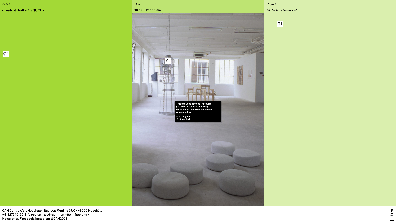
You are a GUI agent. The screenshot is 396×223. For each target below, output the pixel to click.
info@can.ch (34, 214)
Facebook (27, 218)
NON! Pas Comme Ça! (281, 11)
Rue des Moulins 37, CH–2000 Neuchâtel (73, 210)
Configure (184, 116)
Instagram (42, 218)
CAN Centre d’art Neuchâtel (22, 210)
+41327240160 (13, 214)
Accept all (184, 119)
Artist (6, 4)
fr (392, 211)
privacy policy (183, 112)
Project (271, 4)
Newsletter (10, 218)
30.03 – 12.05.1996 (147, 11)
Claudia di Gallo (14, 11)
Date (137, 4)
